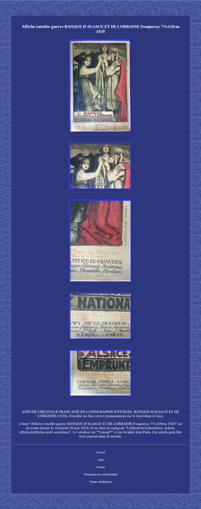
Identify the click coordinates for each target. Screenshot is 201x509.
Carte (101, 459)
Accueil (100, 452)
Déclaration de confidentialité (100, 474)
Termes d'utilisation (100, 482)
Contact (100, 467)
